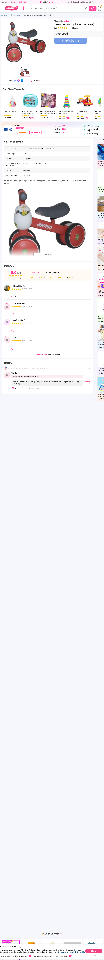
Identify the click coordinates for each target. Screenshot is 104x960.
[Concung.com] (11, 8)
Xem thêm (48, 254)
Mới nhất (35, 272)
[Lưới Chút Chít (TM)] (12, 100)
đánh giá (66, 28)
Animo (66, 21)
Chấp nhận (93, 951)
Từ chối (94, 956)
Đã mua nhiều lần (52, 272)
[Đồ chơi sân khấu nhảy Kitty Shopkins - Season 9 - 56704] (48, 100)
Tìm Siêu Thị (47, 2)
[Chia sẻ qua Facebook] (22, 80)
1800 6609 (17, 2)
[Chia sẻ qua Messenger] (18, 80)
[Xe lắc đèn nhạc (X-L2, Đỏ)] (85, 100)
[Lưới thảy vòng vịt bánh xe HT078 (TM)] (67, 100)
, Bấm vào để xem (46, 355)
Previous (4, 107)
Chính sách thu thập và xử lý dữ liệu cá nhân (71, 952)
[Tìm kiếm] (92, 8)
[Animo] (8, 129)
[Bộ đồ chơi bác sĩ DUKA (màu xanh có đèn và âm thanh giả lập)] (30, 100)
